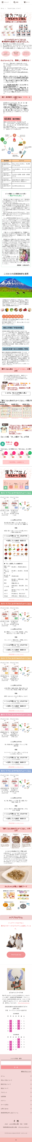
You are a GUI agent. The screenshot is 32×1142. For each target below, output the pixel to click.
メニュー (6, 2)
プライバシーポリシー (23, 1127)
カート (28, 2)
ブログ (6, 1124)
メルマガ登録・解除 (14, 1124)
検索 (16, 2)
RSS (21, 1124)
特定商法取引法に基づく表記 (10, 1127)
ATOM (25, 1124)
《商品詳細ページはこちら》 (16, 599)
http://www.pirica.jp (23, 1003)
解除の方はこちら (26, 1071)
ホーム (2, 8)
